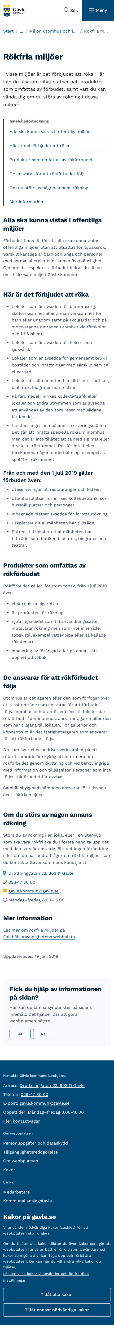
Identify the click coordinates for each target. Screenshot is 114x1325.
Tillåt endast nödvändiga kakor (57, 1309)
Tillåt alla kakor (57, 1294)
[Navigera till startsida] (14, 10)
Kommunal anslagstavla (27, 1200)
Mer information (26, 201)
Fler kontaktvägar (21, 1121)
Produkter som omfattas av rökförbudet (51, 159)
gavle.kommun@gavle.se (33, 890)
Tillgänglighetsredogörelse (30, 1152)
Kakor (9, 1169)
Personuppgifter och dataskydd (35, 1143)
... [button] (21, 31)
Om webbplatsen (20, 1160)
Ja (20, 1034)
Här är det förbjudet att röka (39, 145)
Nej (44, 1034)
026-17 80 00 (21, 882)
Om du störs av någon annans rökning (49, 187)
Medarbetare (16, 1192)
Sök (74, 10)
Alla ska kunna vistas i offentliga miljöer (51, 131)
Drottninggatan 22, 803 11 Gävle (40, 873)
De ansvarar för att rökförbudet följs (47, 173)
